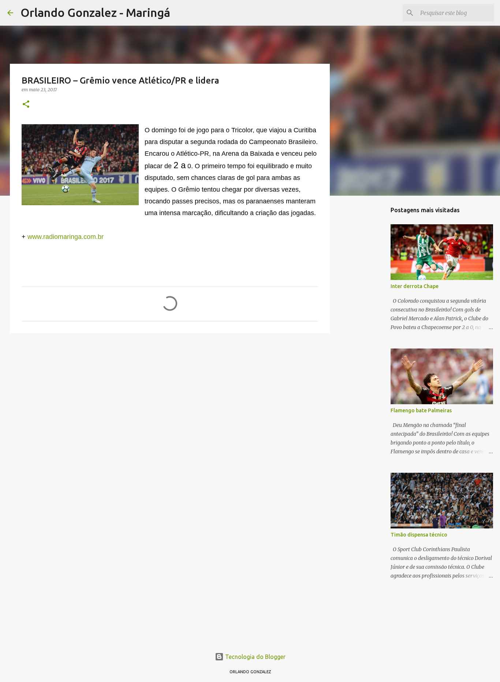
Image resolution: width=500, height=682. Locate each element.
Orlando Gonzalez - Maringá (95, 12)
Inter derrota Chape (415, 286)
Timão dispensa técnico (419, 535)
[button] (26, 105)
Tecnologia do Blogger (255, 656)
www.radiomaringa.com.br (65, 236)
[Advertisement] (170, 395)
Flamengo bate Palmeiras (421, 410)
